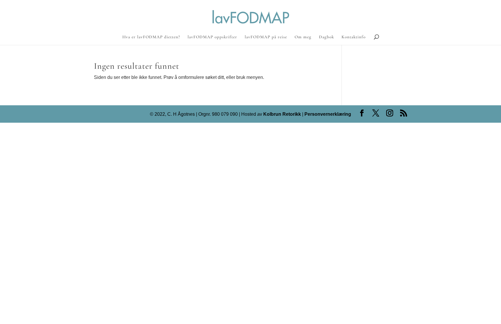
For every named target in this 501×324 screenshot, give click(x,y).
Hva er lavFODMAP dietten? (151, 37)
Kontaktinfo (354, 37)
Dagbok (326, 37)
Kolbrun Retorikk (281, 114)
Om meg (303, 37)
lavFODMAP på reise (266, 37)
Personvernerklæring (327, 114)
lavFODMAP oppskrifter (212, 37)
